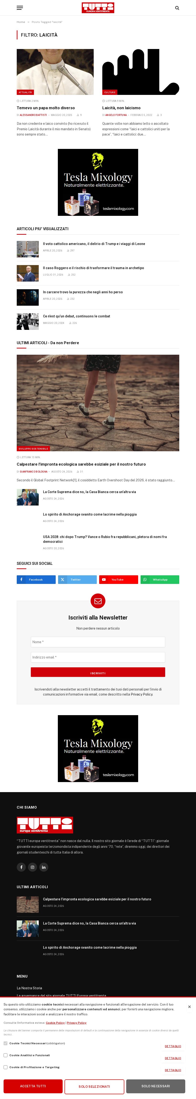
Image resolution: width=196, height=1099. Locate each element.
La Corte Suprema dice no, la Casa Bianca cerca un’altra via (89, 492)
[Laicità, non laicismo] (140, 72)
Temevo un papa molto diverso (46, 107)
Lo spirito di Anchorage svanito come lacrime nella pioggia (90, 514)
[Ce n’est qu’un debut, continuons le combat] (28, 321)
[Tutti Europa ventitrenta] (98, 8)
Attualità (25, 92)
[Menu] (20, 7)
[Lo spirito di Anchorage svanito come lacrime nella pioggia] (28, 519)
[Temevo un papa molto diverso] (55, 72)
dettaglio (173, 1046)
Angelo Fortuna (116, 115)
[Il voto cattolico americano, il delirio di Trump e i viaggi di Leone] (28, 249)
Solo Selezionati (94, 1086)
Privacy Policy (141, 694)
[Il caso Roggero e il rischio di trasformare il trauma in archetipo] (28, 273)
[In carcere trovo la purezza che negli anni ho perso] (28, 297)
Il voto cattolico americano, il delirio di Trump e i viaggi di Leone (94, 244)
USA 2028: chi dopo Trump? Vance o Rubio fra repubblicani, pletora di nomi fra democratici (105, 539)
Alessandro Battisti (33, 115)
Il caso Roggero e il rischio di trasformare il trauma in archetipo (93, 268)
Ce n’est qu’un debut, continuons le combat (76, 316)
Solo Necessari (156, 1086)
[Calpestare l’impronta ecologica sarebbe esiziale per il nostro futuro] (98, 403)
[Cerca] (176, 7)
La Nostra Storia (29, 988)
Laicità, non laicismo (121, 107)
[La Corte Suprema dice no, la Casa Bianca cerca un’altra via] (28, 497)
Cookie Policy (55, 1022)
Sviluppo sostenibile (33, 448)
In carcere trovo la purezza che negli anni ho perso (83, 292)
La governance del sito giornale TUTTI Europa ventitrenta (61, 996)
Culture (109, 92)
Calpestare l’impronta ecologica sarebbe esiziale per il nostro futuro (81, 464)
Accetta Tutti (33, 1086)
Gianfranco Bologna (33, 471)
